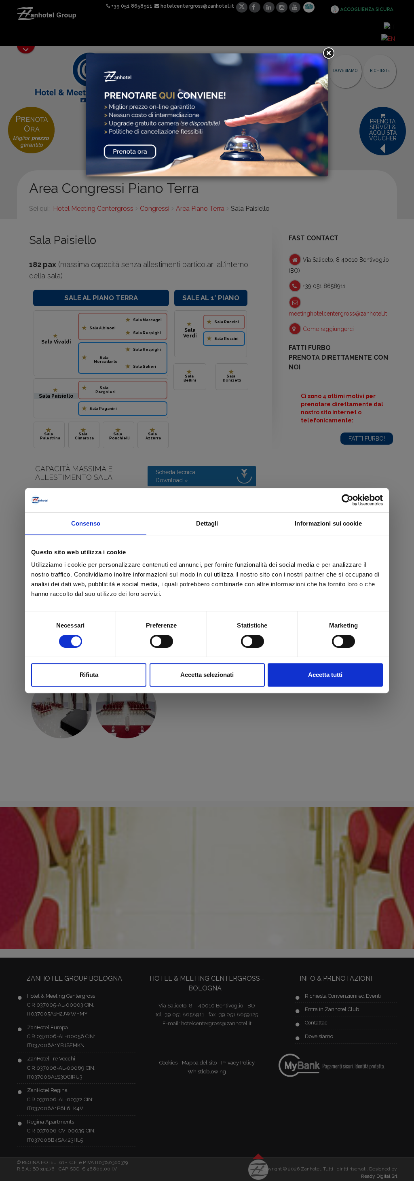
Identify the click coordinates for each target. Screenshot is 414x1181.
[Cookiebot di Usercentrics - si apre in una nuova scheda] (347, 500)
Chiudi (328, 53)
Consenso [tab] (85, 523)
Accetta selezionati (207, 674)
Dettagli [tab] (207, 523)
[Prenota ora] (207, 114)
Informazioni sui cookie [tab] (328, 523)
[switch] (161, 641)
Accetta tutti (325, 674)
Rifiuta (89, 674)
